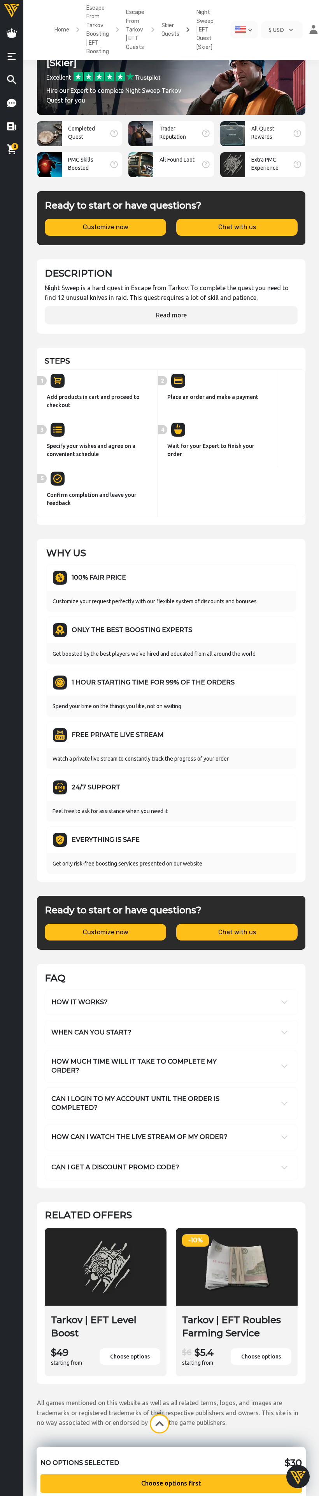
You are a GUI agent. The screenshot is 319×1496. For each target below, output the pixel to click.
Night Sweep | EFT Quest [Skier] (205, 30)
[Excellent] (117, 76)
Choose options (130, 1356)
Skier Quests (170, 29)
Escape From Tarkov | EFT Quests (135, 30)
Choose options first (171, 1483)
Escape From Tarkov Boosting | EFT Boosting (97, 30)
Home (61, 29)
